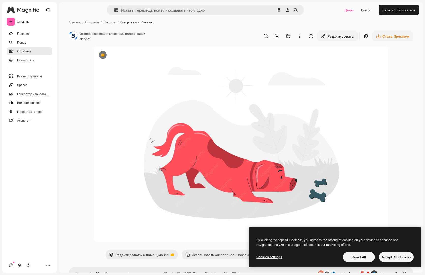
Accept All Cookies (396, 257)
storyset (85, 39)
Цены (349, 9)
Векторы (110, 22)
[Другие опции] (299, 36)
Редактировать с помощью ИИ (139, 255)
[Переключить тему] (28, 265)
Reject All (358, 257)
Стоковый (92, 22)
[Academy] (20, 265)
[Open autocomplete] (114, 10)
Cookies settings (269, 256)
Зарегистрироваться (398, 9)
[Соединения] (11, 265)
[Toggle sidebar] (48, 10)
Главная (74, 22)
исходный (127, 55)
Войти (366, 9)
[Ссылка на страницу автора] (73, 36)
